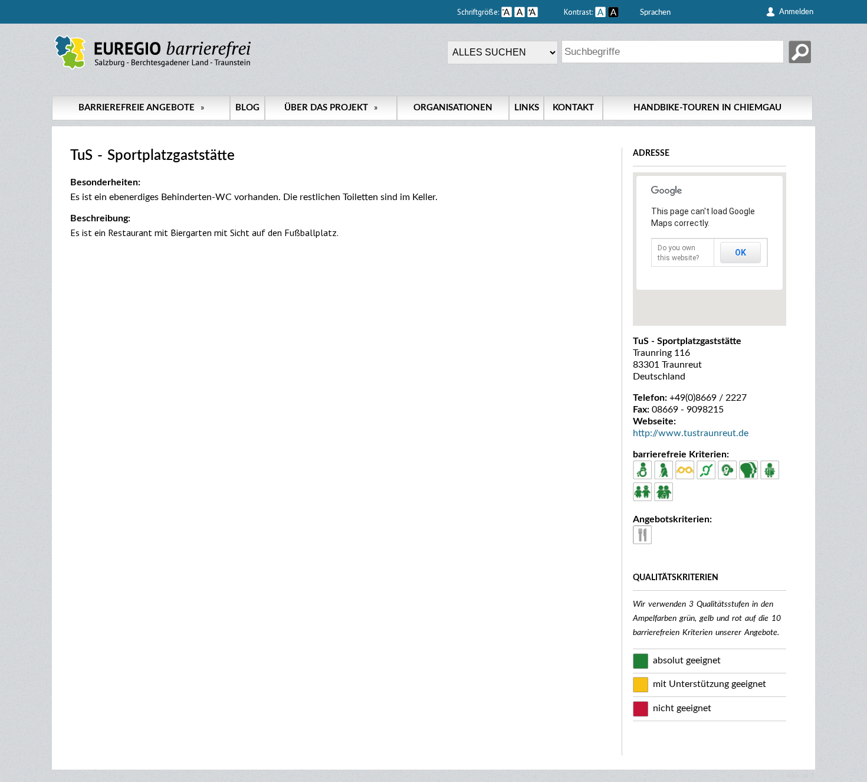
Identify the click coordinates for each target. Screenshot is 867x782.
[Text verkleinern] (506, 12)
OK (740, 252)
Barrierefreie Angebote (141, 107)
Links (526, 107)
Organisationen (452, 107)
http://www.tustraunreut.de (690, 433)
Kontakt (573, 107)
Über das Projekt (330, 107)
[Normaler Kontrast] (600, 12)
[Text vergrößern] (544, 12)
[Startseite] (152, 69)
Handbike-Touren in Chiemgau (707, 107)
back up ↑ (801, 775)
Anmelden (796, 12)
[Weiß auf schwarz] (613, 12)
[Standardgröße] (519, 12)
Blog (247, 107)
